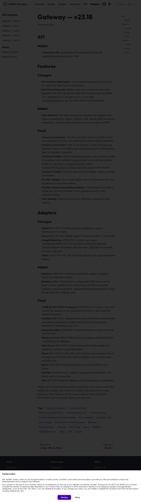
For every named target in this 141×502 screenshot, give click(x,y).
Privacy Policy (54, 487)
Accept (64, 497)
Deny (77, 497)
